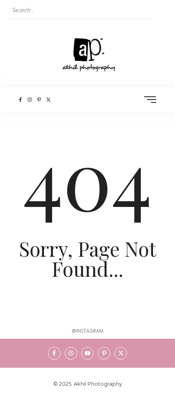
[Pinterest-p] (39, 99)
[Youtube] (87, 353)
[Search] (159, 10)
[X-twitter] (48, 99)
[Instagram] (29, 99)
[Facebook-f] (20, 99)
